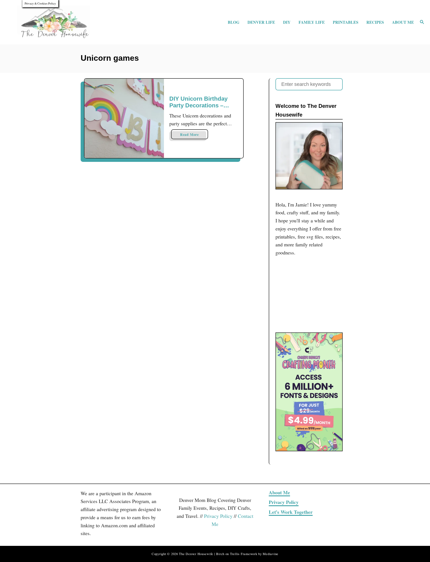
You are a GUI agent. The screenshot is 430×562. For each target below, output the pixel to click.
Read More (194, 135)
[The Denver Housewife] (61, 22)
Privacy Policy (218, 516)
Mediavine (270, 554)
